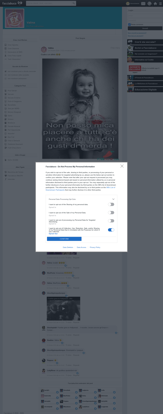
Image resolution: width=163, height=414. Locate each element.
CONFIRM (64, 239)
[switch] (111, 204)
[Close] (123, 167)
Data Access (81, 247)
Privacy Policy (95, 247)
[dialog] (81, 207)
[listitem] (81, 199)
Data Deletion (68, 247)
